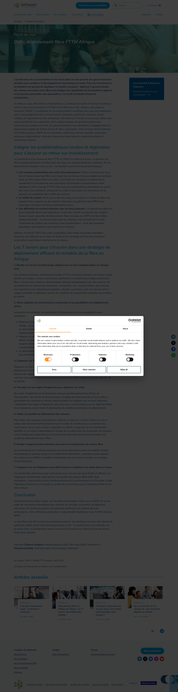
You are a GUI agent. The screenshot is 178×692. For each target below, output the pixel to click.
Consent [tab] (52, 329)
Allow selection (89, 370)
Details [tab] (89, 329)
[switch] (75, 359)
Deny (54, 370)
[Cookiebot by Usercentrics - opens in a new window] (130, 321)
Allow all (124, 370)
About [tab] (125, 329)
